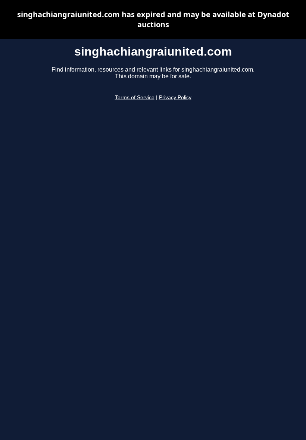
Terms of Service (134, 97)
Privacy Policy (175, 97)
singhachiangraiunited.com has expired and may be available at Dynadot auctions (153, 19)
